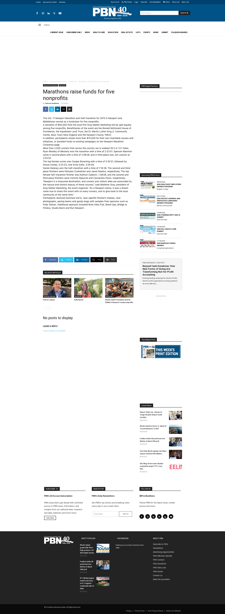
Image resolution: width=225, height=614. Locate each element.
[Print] (69, 109)
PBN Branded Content (154, 262)
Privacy (128, 611)
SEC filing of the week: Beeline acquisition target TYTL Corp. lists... (151, 466)
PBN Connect (158, 559)
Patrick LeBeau (49, 300)
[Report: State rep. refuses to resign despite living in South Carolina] (175, 415)
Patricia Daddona (52, 103)
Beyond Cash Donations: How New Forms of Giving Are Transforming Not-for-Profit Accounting (159, 270)
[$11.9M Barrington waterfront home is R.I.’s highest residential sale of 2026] (102, 581)
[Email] (63, 109)
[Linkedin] (48, 13)
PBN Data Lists (159, 567)
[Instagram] (43, 13)
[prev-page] (44, 307)
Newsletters (158, 548)
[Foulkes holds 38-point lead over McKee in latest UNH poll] (175, 441)
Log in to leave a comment (54, 331)
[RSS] (159, 516)
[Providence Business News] (113, 11)
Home (45, 81)
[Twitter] (54, 13)
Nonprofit (72, 81)
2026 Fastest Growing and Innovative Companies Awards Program (168, 201)
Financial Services (49, 296)
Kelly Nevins (78, 300)
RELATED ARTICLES (53, 273)
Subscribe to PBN (160, 544)
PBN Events (158, 571)
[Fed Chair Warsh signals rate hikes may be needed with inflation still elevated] (175, 454)
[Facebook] (37, 13)
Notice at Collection (173, 611)
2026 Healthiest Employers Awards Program (169, 185)
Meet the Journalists (161, 579)
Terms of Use (140, 611)
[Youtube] (60, 13)
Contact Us (157, 575)
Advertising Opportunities (163, 552)
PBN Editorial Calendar (162, 556)
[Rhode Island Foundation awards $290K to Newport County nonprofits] (119, 288)
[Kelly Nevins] (88, 288)
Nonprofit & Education (58, 81)
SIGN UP (125, 514)
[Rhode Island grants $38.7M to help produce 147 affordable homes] (102, 548)
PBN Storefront (159, 563)
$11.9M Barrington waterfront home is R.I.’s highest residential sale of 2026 (87, 583)
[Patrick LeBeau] (57, 288)
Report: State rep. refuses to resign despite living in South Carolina (151, 414)
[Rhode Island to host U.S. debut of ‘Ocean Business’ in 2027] (175, 429)
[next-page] (48, 307)
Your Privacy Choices (155, 611)
